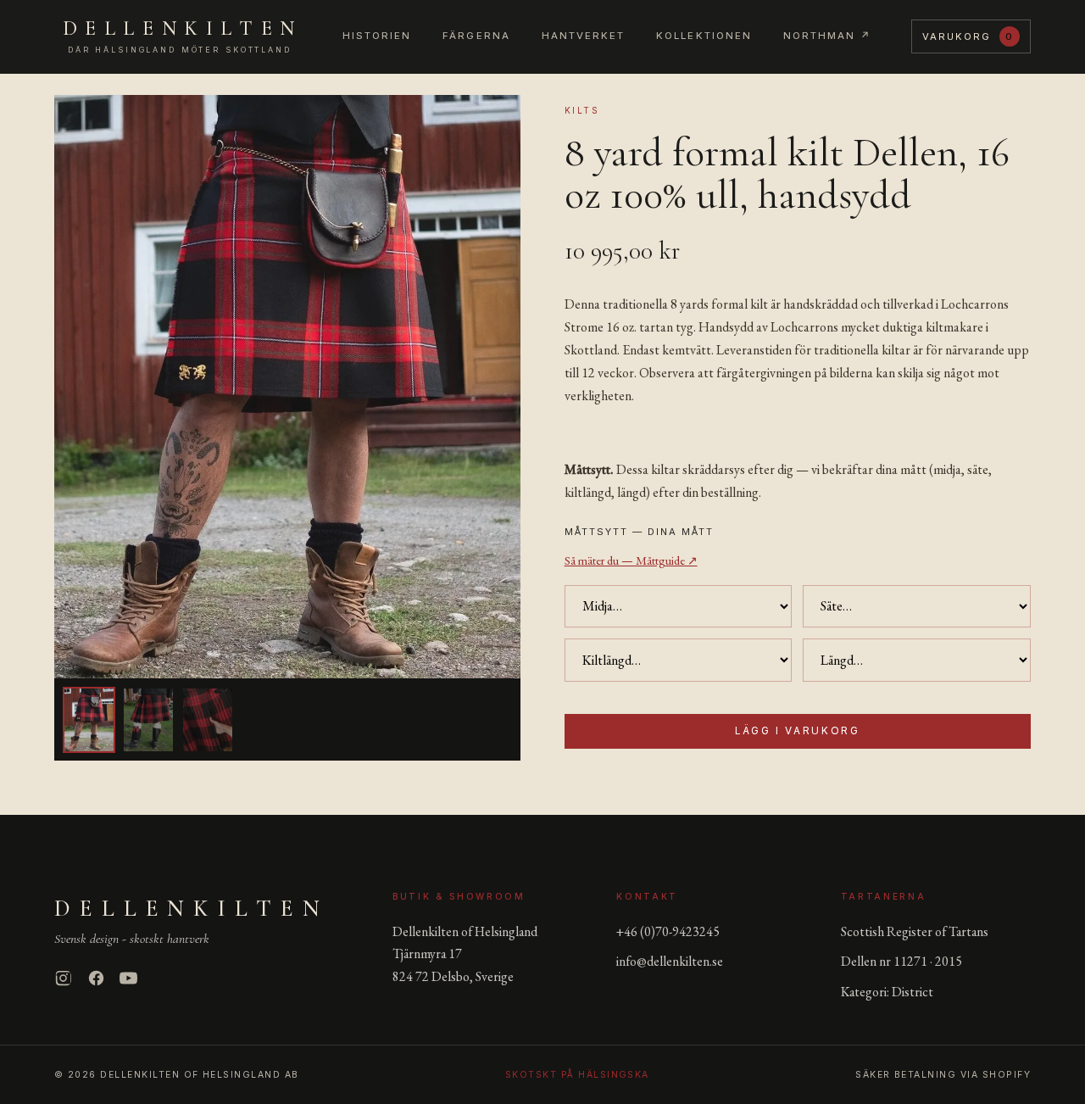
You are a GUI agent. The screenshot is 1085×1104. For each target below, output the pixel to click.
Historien (377, 36)
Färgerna (476, 36)
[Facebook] (96, 978)
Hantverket (584, 36)
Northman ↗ (827, 36)
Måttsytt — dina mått (639, 532)
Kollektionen (704, 36)
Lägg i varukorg (797, 731)
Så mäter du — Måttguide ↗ (631, 560)
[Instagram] (63, 978)
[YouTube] (128, 978)
